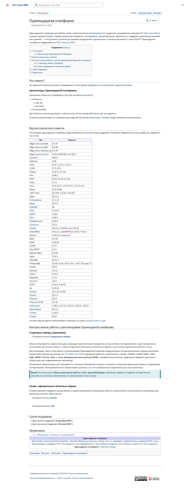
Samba (33, 235)
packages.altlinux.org (94, 321)
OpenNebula (35, 309)
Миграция (56, 453)
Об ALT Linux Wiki (64, 478)
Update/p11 (117, 441)
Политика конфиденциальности (42, 478)
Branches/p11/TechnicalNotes (56, 441)
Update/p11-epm (130, 441)
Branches (45, 453)
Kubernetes (35, 306)
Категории (35, 453)
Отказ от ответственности (82, 478)
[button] (182, 5)
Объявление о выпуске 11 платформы (54, 435)
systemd (33, 158)
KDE (32, 210)
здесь (90, 367)
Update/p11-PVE (145, 441)
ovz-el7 (44, 154)
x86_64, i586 (66, 354)
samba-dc (65, 235)
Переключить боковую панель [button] (8, 6)
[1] (140, 39)
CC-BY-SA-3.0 (64, 474)
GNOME (33, 207)
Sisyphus (50, 36)
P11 (49, 25)
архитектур (88, 95)
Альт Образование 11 (85, 444)
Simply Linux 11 (105, 441)
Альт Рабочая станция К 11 (130, 444)
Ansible (33, 313)
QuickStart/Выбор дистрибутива (83, 441)
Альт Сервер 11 (150, 444)
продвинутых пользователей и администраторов (109, 85)
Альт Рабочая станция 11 (106, 444)
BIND (32, 242)
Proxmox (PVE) (36, 302)
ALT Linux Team (152, 33)
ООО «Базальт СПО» (66, 42)
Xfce (32, 218)
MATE (32, 214)
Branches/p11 (37, 441)
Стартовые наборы (60, 336)
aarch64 (78, 354)
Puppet (33, 316)
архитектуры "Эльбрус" (99, 117)
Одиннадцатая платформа (75, 453)
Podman (33, 299)
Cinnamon (34, 225)
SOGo (32, 274)
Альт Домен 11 (68, 444)
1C (90, 263)
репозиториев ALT (97, 33)
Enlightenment (36, 221)
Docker (33, 295)
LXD (52, 406)
